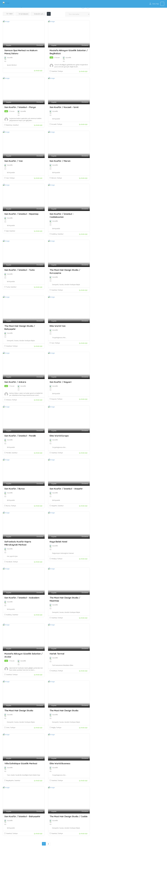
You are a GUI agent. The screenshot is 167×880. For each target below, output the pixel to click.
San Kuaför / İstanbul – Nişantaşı (21, 214)
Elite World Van (58, 326)
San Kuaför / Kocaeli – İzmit (64, 107)
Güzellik (10, 57)
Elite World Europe (59, 435)
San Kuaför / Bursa (14, 488)
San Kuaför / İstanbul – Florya (20, 107)
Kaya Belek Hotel (58, 541)
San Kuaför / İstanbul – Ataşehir (66, 488)
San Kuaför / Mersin (60, 161)
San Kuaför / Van (13, 161)
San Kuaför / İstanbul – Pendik (20, 435)
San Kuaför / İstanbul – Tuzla (19, 270)
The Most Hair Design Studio (18, 710)
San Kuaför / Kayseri (60, 382)
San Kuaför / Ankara (15, 382)
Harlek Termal (57, 653)
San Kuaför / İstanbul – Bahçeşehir (22, 816)
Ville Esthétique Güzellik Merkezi (20, 763)
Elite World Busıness (60, 763)
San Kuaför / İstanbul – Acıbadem (21, 597)
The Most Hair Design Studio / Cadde (68, 816)
